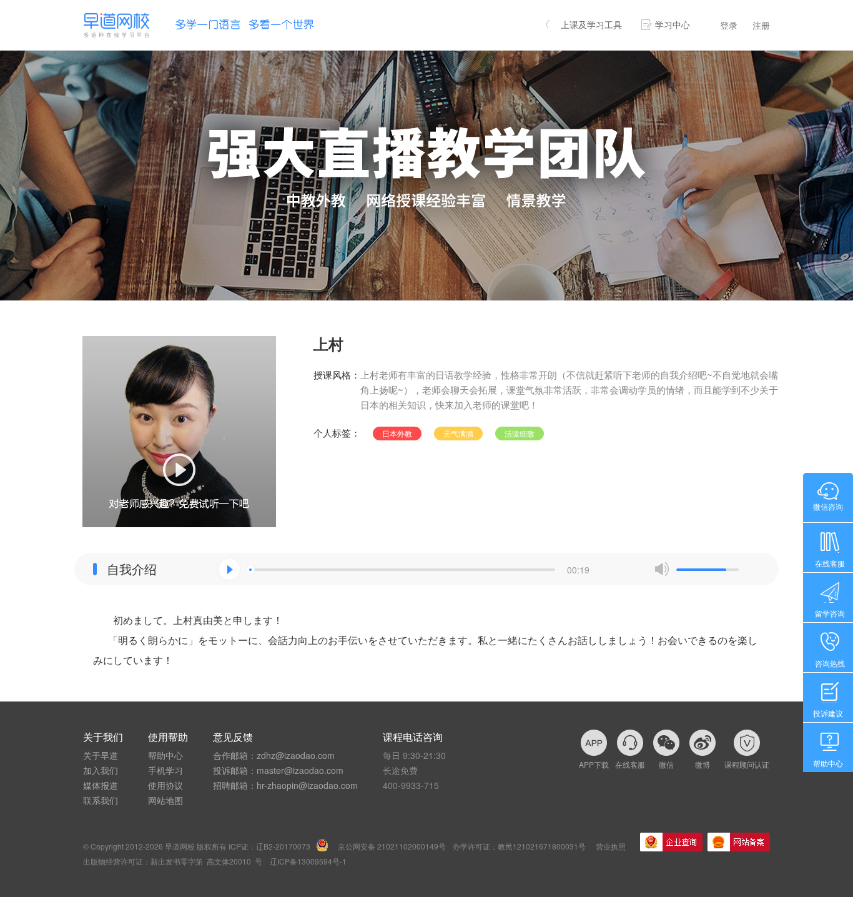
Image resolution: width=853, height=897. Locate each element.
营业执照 (611, 846)
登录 (728, 25)
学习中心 (672, 24)
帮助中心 (165, 755)
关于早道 (100, 755)
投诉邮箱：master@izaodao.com (278, 770)
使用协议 (165, 785)
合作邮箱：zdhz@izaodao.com (274, 755)
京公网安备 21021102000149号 (392, 846)
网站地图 (165, 800)
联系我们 (100, 800)
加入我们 (100, 770)
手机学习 (165, 770)
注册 (761, 25)
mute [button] (662, 569)
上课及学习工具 (591, 24)
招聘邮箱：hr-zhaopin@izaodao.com (285, 785)
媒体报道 (100, 785)
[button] (229, 569)
